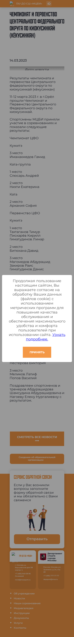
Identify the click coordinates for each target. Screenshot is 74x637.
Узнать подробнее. (45, 336)
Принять (37, 352)
